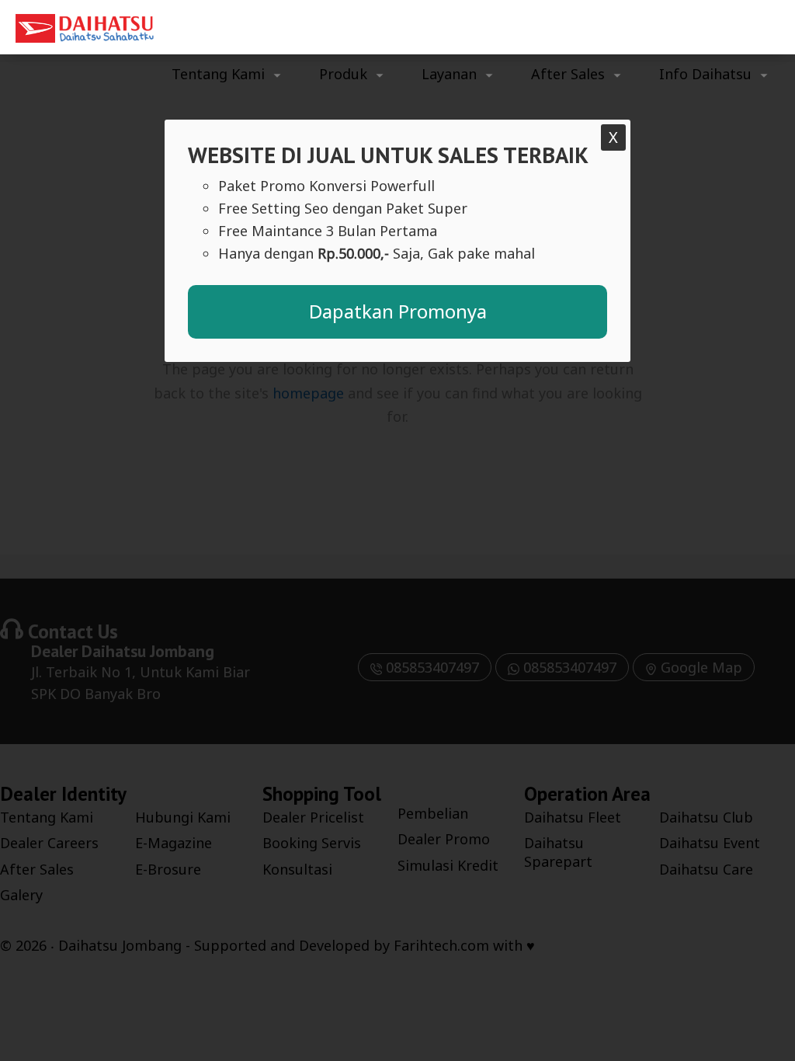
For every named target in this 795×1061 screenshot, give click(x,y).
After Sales (568, 73)
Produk (343, 73)
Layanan (449, 73)
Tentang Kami (218, 73)
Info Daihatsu (705, 73)
